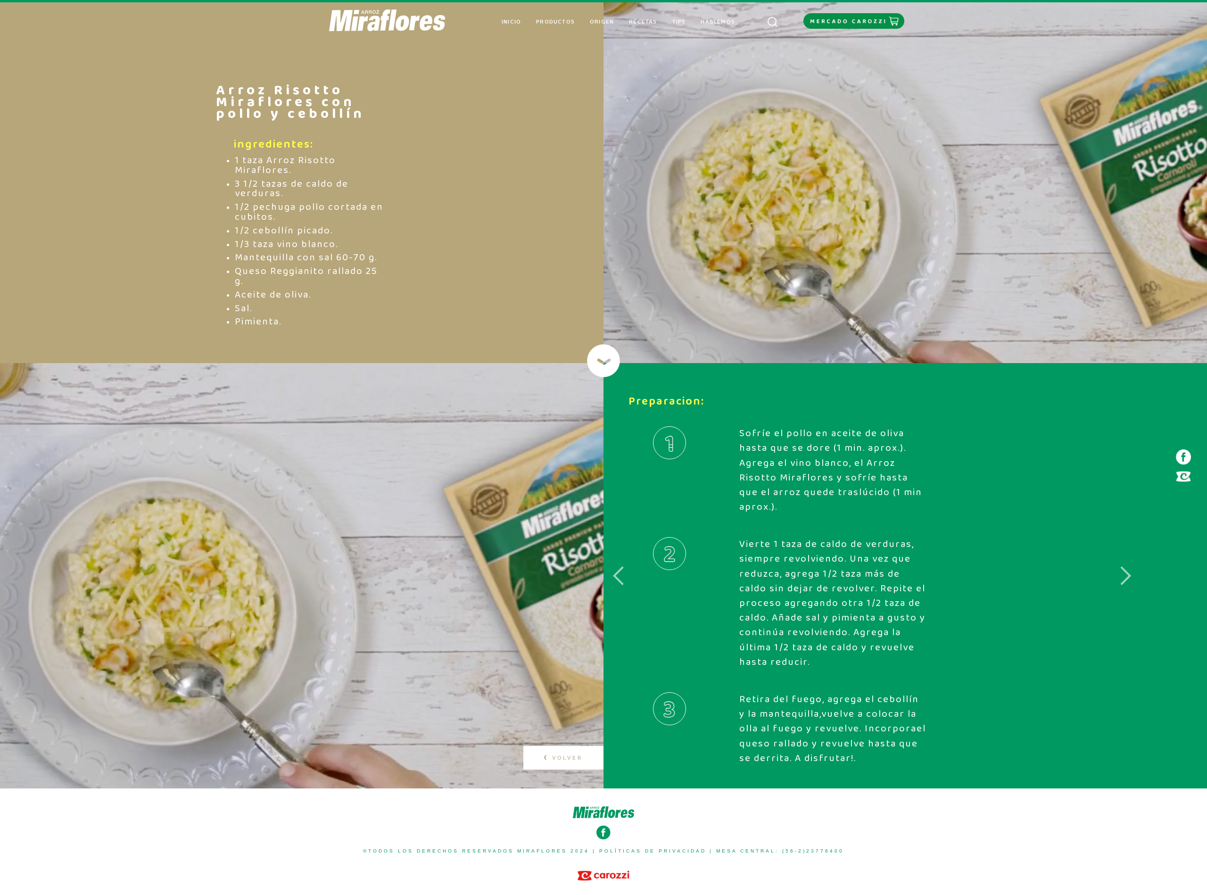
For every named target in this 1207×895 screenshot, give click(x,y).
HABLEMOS (718, 22)
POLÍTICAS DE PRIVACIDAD (652, 851)
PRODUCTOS (555, 22)
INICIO (515, 22)
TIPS (679, 22)
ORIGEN (602, 22)
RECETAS (643, 22)
